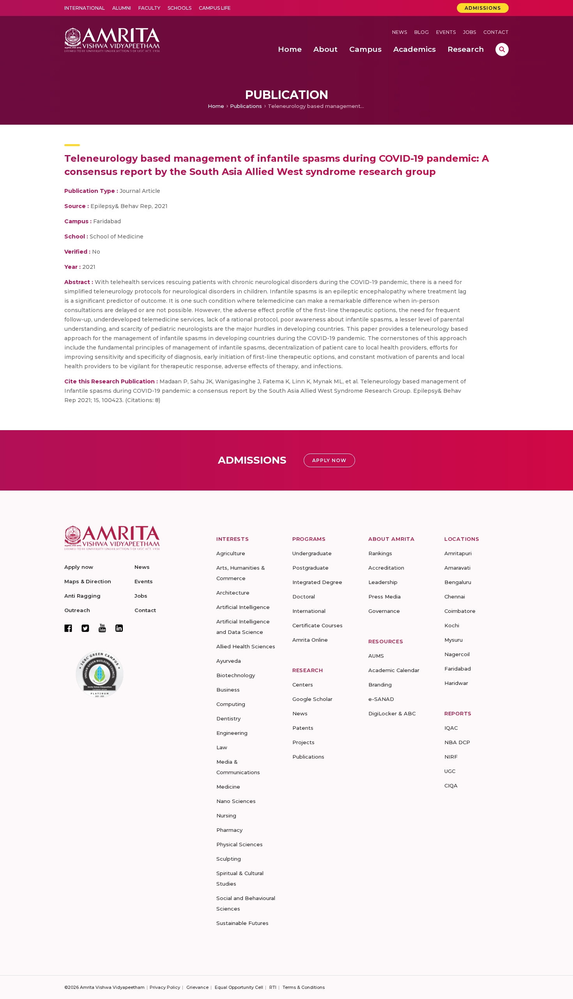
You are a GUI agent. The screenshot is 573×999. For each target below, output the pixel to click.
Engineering (232, 733)
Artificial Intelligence (243, 607)
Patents (302, 728)
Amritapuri (458, 553)
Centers (302, 684)
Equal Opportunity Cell (239, 987)
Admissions (483, 8)
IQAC (451, 728)
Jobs (469, 32)
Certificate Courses (317, 625)
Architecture (232, 593)
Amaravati (457, 568)
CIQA (451, 785)
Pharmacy (229, 830)
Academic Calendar (393, 670)
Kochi (451, 625)
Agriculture (230, 553)
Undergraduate (312, 553)
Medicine (228, 787)
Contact (496, 32)
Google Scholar (312, 699)
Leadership (383, 582)
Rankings (380, 553)
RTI (272, 987)
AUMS (376, 656)
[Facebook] (68, 628)
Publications (246, 106)
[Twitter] (85, 628)
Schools (179, 8)
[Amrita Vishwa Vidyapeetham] (112, 39)
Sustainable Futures (242, 923)
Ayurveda (228, 661)
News (399, 32)
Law (221, 747)
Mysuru (453, 640)
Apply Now (329, 460)
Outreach (77, 610)
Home (216, 106)
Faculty (149, 8)
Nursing (226, 815)
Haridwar (456, 683)
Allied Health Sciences (245, 646)
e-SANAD (381, 699)
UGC (449, 771)
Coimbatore (460, 611)
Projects (303, 742)
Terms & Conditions (304, 987)
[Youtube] (102, 627)
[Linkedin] (119, 628)
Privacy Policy (165, 987)
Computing (230, 704)
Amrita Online (310, 640)
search (502, 49)
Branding (380, 684)
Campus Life (215, 8)
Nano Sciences (236, 801)
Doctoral (303, 596)
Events (446, 32)
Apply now (78, 567)
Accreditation (386, 568)
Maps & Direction (87, 581)
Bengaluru (457, 582)
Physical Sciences (239, 844)
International (84, 8)
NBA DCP (457, 742)
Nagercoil (457, 654)
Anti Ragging (82, 596)
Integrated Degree (317, 582)
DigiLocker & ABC (392, 713)
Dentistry (228, 718)
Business (228, 690)
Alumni (121, 8)
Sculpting (228, 859)
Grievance (197, 987)
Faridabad (457, 668)
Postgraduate (310, 568)
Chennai (454, 596)
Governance (384, 611)
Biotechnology (235, 675)
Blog (421, 32)
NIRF (451, 757)
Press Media (384, 596)
